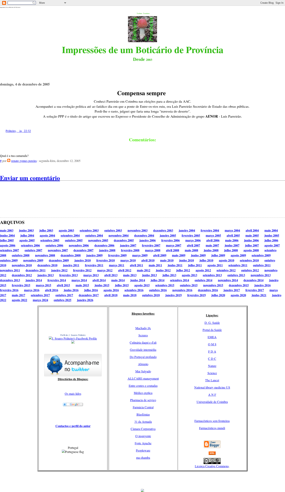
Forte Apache (143, 443)
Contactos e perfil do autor (73, 426)
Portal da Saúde (212, 330)
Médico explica (143, 393)
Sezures (143, 335)
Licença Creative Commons (212, 466)
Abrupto (143, 364)
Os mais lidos (73, 394)
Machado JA (143, 328)
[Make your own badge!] (72, 343)
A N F (212, 394)
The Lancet (212, 380)
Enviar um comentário (30, 177)
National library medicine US (212, 387)
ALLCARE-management (143, 378)
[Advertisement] (142, 480)
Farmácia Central (143, 407)
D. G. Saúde (212, 323)
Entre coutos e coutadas (143, 386)
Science (212, 373)
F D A (212, 351)
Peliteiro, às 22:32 (18, 131)
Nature (212, 366)
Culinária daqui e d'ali (143, 342)
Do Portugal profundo (143, 357)
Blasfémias (143, 414)
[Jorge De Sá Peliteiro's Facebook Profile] (73, 338)
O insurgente (143, 436)
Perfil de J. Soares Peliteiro (73, 335)
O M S (212, 344)
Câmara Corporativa (143, 429)
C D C (212, 359)
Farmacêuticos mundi (212, 428)
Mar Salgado (143, 371)
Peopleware (143, 450)
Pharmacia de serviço (143, 400)
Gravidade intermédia (143, 350)
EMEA (212, 337)
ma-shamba (143, 457)
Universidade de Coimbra (212, 402)
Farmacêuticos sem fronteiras (212, 421)
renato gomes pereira (24, 161)
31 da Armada (143, 421)
